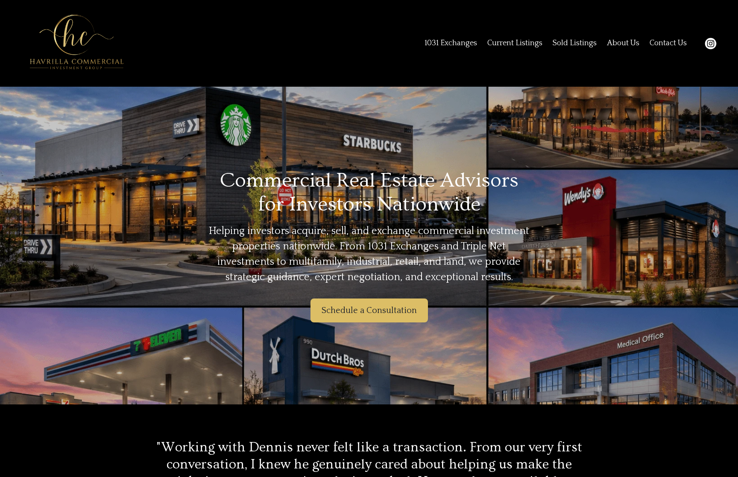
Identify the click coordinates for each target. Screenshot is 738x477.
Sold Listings (575, 43)
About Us (623, 43)
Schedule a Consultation (369, 310)
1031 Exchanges (451, 43)
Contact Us (668, 43)
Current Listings (514, 43)
